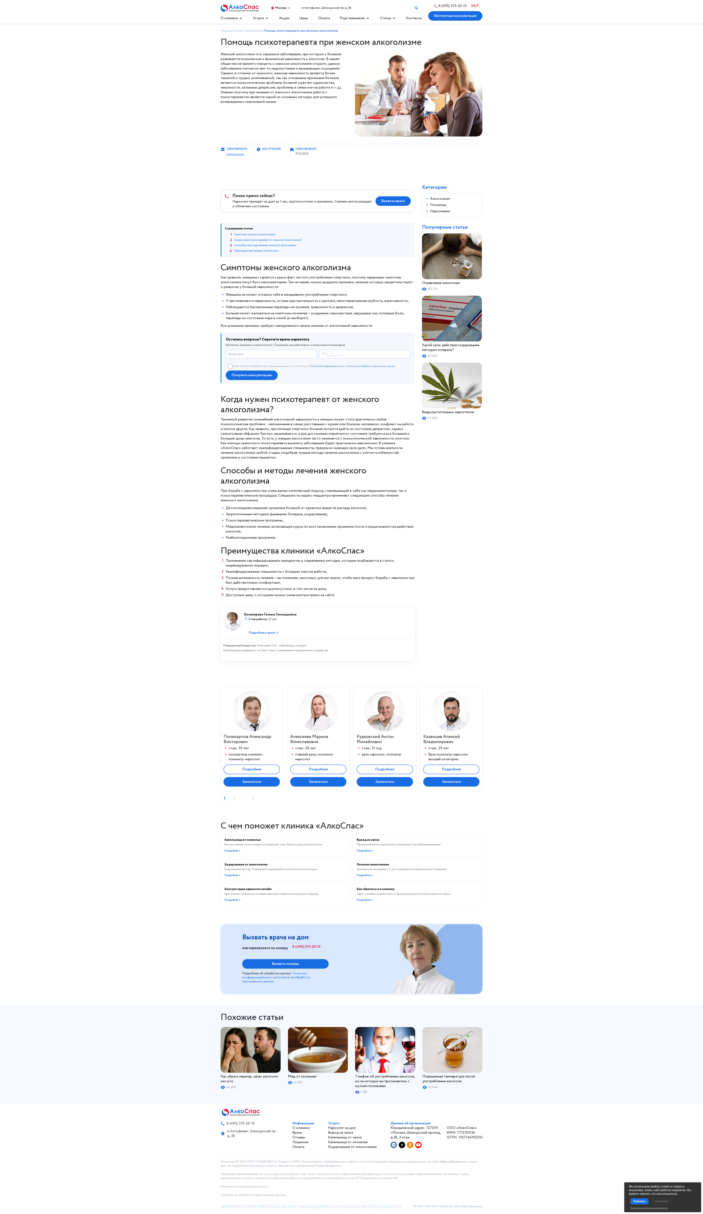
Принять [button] (639, 1201)
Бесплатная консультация (455, 15)
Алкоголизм (235, 154)
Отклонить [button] (662, 1201)
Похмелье (438, 205)
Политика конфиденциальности (244, 1186)
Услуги (258, 18)
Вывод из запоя (340, 1132)
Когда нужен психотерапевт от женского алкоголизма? (268, 240)
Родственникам (352, 18)
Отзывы (298, 1137)
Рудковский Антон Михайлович (375, 739)
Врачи (297, 1132)
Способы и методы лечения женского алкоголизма (265, 245)
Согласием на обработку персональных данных (371, 366)
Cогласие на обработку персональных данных (253, 1195)
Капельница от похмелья (348, 1142)
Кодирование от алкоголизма (352, 1147)
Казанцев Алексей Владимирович (441, 739)
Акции (284, 18)
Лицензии (300, 1142)
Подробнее (251, 769)
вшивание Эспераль (287, 514)
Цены (303, 18)
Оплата (324, 18)
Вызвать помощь (285, 963)
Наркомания (440, 211)
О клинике (229, 18)
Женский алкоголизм (238, 54)
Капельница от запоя (345, 1137)
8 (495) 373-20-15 (306, 947)
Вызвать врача (393, 201)
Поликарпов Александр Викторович (247, 739)
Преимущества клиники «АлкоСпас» (256, 251)
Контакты (414, 18)
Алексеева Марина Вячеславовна (309, 739)
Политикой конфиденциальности (327, 366)
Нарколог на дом (342, 1128)
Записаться (251, 781)
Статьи (385, 18)
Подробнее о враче (262, 633)
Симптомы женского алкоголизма (254, 235)
